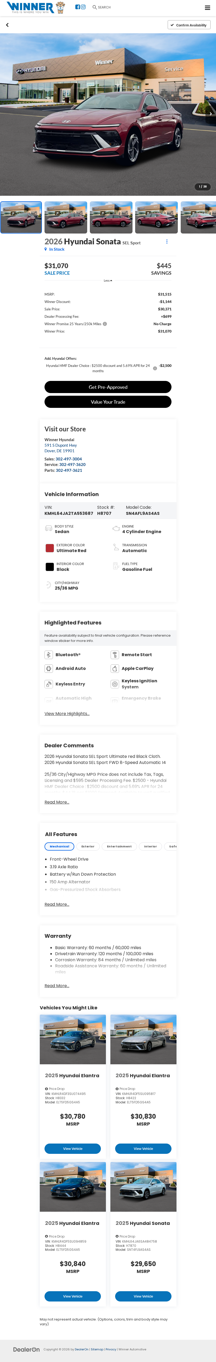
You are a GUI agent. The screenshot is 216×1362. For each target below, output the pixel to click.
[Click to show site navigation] (207, 8)
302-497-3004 (69, 458)
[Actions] (166, 241)
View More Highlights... (67, 714)
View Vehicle (72, 1148)
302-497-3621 (69, 470)
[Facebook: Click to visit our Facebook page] (77, 7)
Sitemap (97, 1349)
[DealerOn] (26, 1349)
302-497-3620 (72, 464)
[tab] (59, 846)
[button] (7, 24)
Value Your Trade (108, 402)
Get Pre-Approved (108, 387)
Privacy (111, 1349)
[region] (108, 332)
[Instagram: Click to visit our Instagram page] (83, 7)
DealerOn (82, 1349)
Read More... (57, 802)
